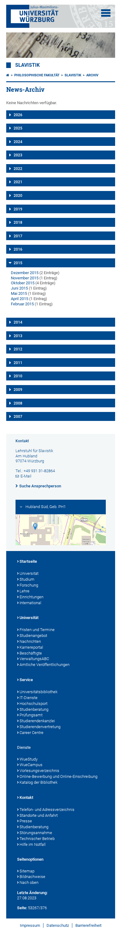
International (30, 602)
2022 (18, 169)
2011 (18, 363)
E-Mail (25, 476)
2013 (18, 336)
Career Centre (31, 732)
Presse (26, 821)
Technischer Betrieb (37, 838)
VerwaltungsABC (34, 658)
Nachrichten (30, 641)
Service (26, 679)
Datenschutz (58, 925)
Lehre (24, 591)
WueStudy (29, 759)
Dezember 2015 (24, 272)
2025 (18, 128)
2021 (18, 182)
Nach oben (29, 882)
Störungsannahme (36, 832)
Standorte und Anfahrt (39, 815)
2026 (18, 115)
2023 (18, 155)
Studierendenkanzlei (37, 721)
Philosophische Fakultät (37, 75)
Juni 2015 (19, 288)
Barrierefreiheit (88, 925)
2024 (18, 142)
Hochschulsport (33, 703)
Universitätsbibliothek (38, 691)
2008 (18, 403)
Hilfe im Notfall (33, 844)
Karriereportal (31, 647)
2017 (18, 236)
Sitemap (27, 871)
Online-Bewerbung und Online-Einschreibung (58, 776)
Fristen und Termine (37, 629)
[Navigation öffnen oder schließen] (105, 13)
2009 (18, 390)
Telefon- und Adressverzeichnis (47, 809)
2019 (18, 209)
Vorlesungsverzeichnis (39, 770)
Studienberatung (34, 709)
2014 (18, 322)
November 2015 (24, 278)
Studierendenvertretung (40, 726)
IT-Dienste (29, 697)
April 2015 (19, 298)
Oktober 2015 (22, 283)
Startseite (28, 561)
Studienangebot (33, 635)
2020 (18, 195)
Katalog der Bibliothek (38, 782)
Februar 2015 (22, 304)
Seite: (22, 907)
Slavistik (27, 65)
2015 (18, 263)
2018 (18, 222)
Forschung (29, 585)
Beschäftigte (31, 653)
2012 (18, 349)
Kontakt (26, 797)
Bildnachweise (32, 876)
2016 (18, 249)
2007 (18, 416)
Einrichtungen (31, 597)
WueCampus (31, 764)
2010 (18, 376)
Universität (29, 573)
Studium (27, 579)
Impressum (30, 925)
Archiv (92, 75)
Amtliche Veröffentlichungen (44, 664)
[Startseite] (7, 75)
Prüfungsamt (31, 715)
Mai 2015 (19, 293)
